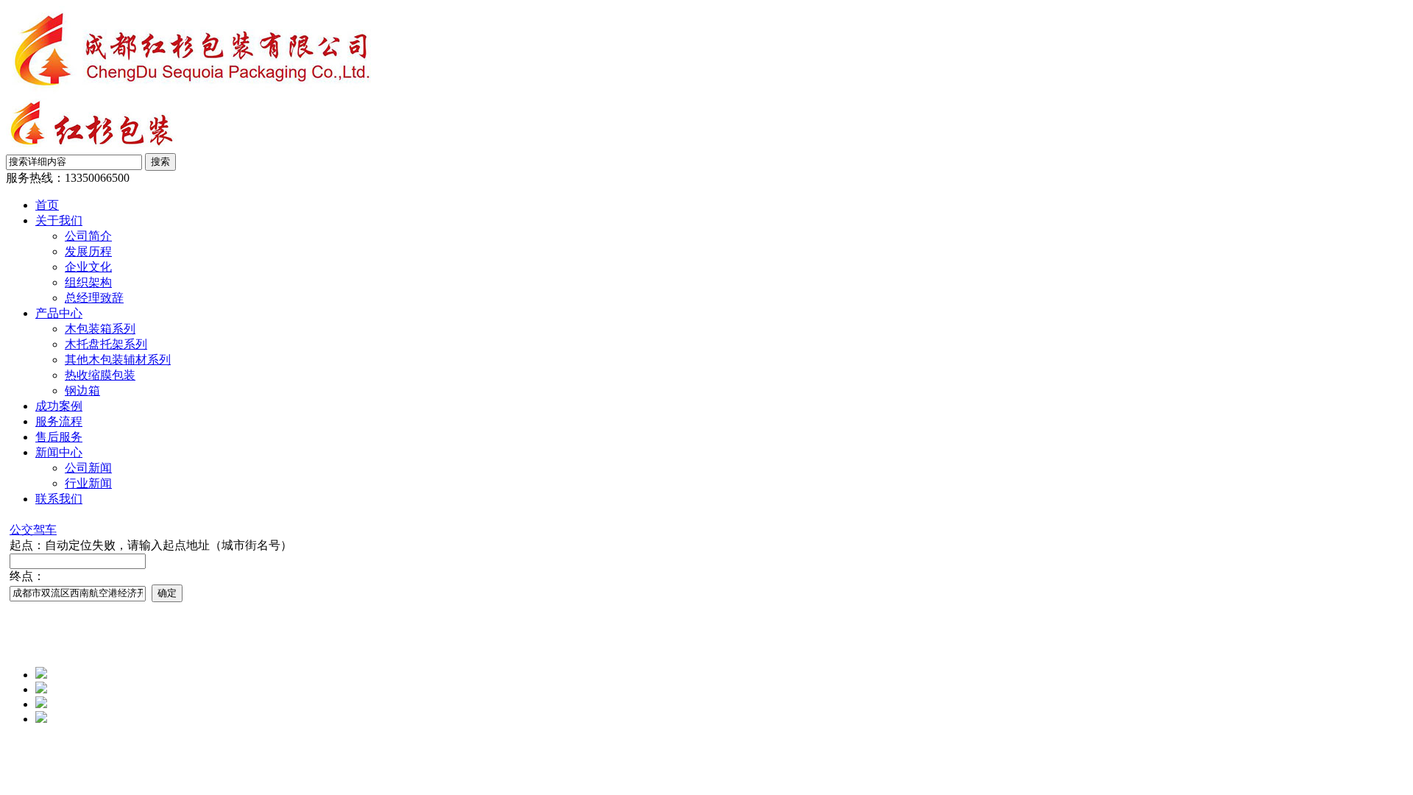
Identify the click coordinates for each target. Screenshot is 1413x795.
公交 (21, 529)
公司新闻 (88, 468)
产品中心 (58, 313)
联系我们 (58, 498)
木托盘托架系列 (106, 344)
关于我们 (58, 220)
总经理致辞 (94, 298)
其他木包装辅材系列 (118, 359)
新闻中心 (58, 452)
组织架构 (88, 282)
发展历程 (88, 251)
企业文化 (88, 267)
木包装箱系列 (100, 328)
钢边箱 (82, 390)
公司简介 (88, 236)
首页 (47, 205)
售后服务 (58, 437)
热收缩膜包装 (100, 375)
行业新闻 (88, 483)
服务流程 (58, 421)
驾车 (45, 529)
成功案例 (58, 406)
